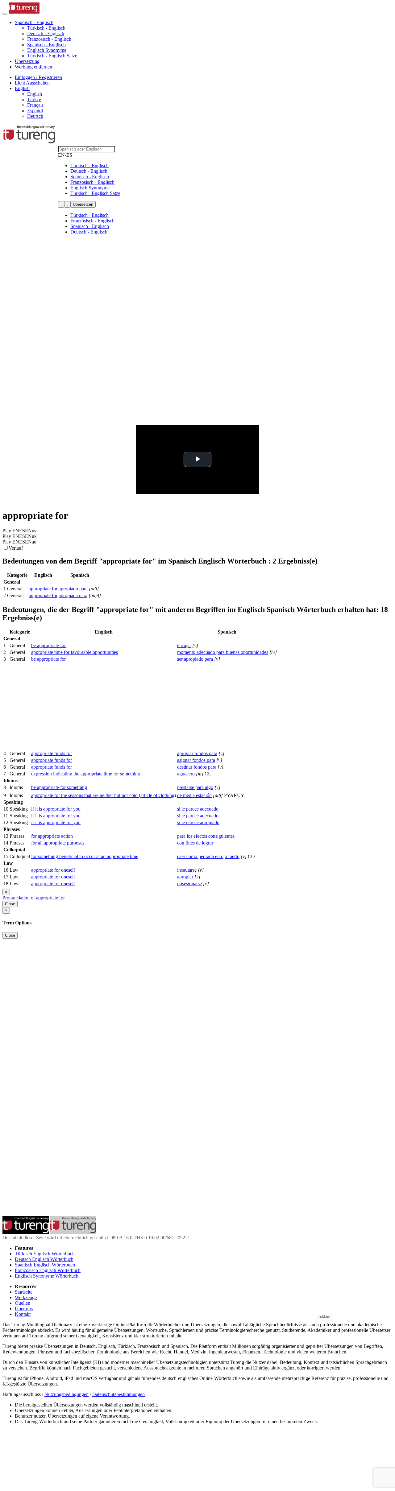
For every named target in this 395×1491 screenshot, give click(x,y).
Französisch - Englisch (49, 39)
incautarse (187, 870)
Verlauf (16, 548)
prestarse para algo (195, 787)
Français (35, 105)
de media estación (194, 795)
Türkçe (34, 99)
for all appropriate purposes (57, 842)
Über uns (24, 1308)
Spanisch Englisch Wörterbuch (45, 1264)
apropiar (185, 876)
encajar (184, 645)
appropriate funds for (51, 753)
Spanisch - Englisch (46, 44)
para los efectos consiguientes (206, 836)
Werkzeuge (26, 1297)
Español (35, 110)
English (34, 94)
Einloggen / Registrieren (38, 77)
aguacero (186, 773)
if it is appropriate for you (56, 809)
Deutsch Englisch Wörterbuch (44, 1259)
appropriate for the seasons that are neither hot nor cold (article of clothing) (103, 795)
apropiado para (73, 588)
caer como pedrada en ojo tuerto (208, 856)
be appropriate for (48, 645)
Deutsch (35, 116)
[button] (34, 22)
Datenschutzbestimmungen (118, 1394)
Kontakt (23, 1314)
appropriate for (43, 588)
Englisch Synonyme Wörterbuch (46, 1275)
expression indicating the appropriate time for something (85, 773)
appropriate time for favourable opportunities (74, 652)
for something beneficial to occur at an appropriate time (84, 856)
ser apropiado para (195, 659)
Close (10, 904)
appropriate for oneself (53, 870)
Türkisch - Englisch (46, 28)
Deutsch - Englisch (45, 33)
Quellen (22, 1303)
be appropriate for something (59, 787)
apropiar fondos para (197, 753)
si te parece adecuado (197, 815)
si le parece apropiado (198, 822)
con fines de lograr (195, 842)
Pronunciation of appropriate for (33, 897)
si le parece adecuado (197, 809)
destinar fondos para (196, 767)
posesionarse (189, 883)
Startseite (23, 1292)
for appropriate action (52, 836)
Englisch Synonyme (46, 50)
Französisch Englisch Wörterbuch (48, 1270)
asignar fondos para (196, 760)
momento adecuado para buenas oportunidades (222, 652)
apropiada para (73, 595)
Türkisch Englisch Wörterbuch (45, 1253)
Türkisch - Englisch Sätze (52, 55)
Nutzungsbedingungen (66, 1394)
